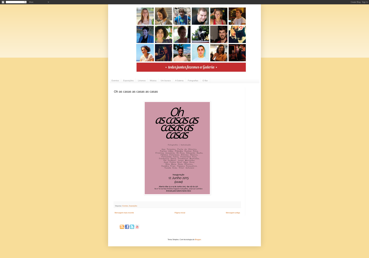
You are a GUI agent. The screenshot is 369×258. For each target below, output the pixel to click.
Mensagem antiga (233, 213)
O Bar (205, 80)
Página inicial (180, 213)
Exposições (128, 80)
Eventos (115, 80)
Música (153, 80)
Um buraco (166, 80)
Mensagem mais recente (124, 213)
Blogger (198, 240)
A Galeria (179, 80)
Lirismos (142, 80)
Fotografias (193, 80)
